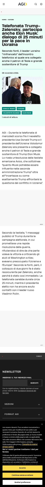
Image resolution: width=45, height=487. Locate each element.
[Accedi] (41, 4)
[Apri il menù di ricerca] (35, 4)
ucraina (21, 108)
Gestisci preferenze (22, 482)
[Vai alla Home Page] (22, 4)
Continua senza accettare (22, 475)
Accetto (22, 468)
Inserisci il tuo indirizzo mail (17, 377)
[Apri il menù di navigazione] (3, 4)
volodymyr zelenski (11, 113)
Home (4, 19)
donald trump (9, 108)
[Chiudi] (42, 424)
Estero (11, 19)
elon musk (27, 113)
